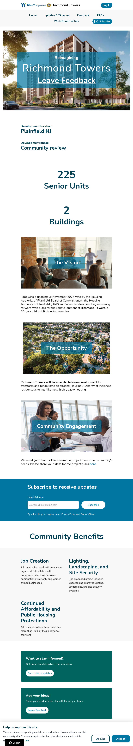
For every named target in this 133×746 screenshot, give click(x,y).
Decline (100, 739)
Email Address (36, 497)
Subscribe (93, 505)
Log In (106, 5)
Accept (120, 739)
